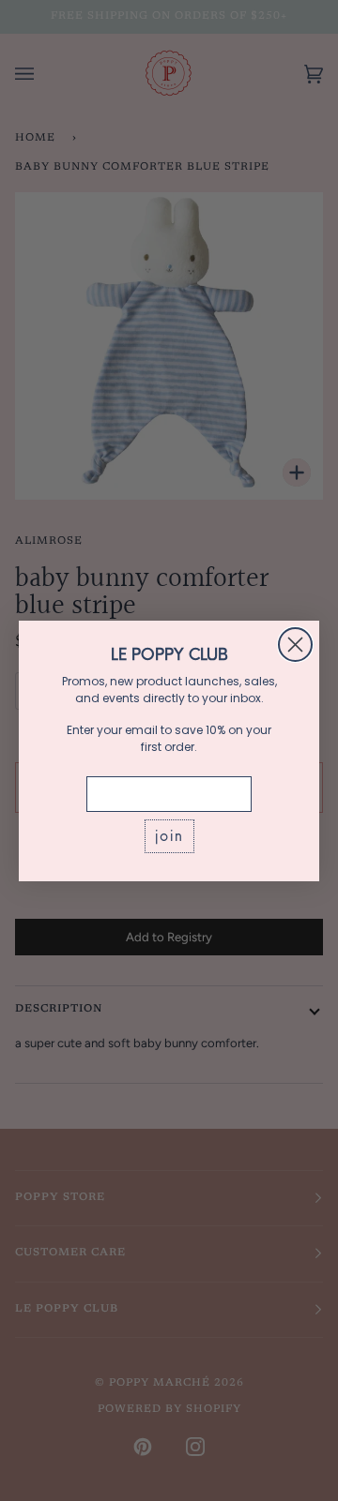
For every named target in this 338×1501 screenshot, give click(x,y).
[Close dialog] (295, 644)
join (169, 836)
